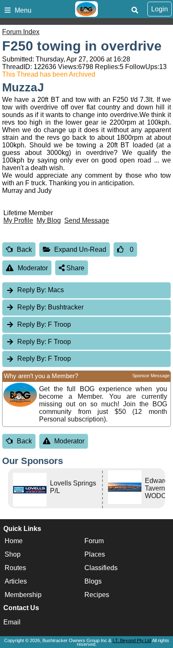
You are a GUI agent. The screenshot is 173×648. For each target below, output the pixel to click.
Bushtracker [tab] (50, 307)
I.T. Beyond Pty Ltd (132, 640)
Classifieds (101, 567)
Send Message (86, 220)
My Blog (49, 220)
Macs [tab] (40, 289)
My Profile (18, 220)
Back (24, 249)
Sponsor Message (151, 375)
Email (12, 622)
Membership (23, 594)
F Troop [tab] (44, 324)
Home (14, 540)
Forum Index (20, 31)
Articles (16, 581)
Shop (13, 554)
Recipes (96, 594)
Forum (94, 540)
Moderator (33, 268)
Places (94, 554)
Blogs (93, 581)
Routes (15, 567)
